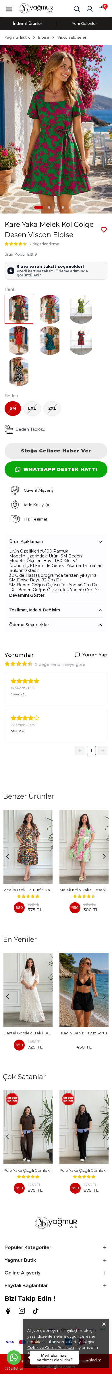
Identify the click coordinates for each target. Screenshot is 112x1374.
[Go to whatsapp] (14, 1357)
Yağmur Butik (17, 37)
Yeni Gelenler (84, 23)
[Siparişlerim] (89, 8)
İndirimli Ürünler (27, 23)
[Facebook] (8, 1310)
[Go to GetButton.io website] (14, 1368)
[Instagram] (21, 1310)
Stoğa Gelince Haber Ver (56, 451)
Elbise (43, 37)
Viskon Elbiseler (71, 37)
